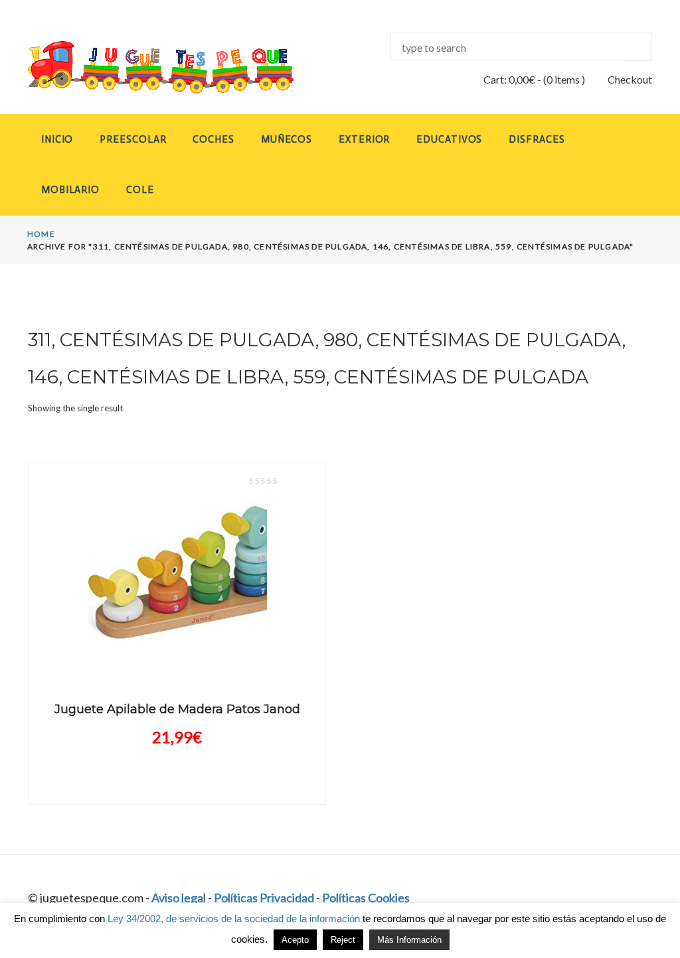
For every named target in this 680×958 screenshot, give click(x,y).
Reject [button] (343, 940)
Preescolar (133, 139)
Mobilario (70, 190)
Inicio (57, 139)
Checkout (630, 79)
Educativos (449, 139)
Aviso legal (178, 897)
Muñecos (286, 139)
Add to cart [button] (177, 662)
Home (41, 234)
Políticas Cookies (366, 897)
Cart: (509, 79)
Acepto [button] (295, 940)
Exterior (364, 139)
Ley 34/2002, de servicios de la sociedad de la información (234, 918)
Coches (213, 139)
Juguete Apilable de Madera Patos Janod (177, 709)
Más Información (409, 940)
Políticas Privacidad (264, 897)
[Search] (637, 47)
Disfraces (536, 139)
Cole (140, 190)
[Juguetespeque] (161, 67)
